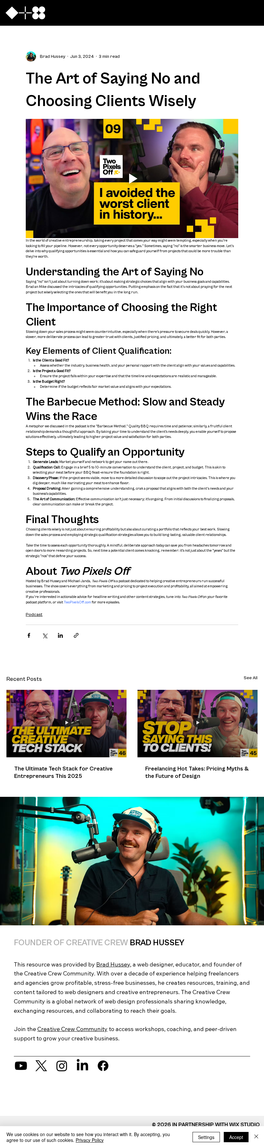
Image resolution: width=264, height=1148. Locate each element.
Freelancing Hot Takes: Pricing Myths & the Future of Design (197, 772)
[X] (41, 1066)
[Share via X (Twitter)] (45, 635)
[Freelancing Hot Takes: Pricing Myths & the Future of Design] (197, 723)
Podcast (34, 614)
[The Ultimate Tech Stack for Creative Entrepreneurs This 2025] (66, 723)
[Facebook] (103, 1066)
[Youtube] (21, 1066)
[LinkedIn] (82, 1066)
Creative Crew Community (72, 1029)
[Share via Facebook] (29, 635)
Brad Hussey (113, 964)
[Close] (256, 1137)
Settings (206, 1137)
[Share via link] (76, 635)
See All (251, 678)
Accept (236, 1137)
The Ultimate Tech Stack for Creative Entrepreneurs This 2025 (63, 772)
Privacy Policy (90, 1140)
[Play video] (132, 178)
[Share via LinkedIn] (60, 635)
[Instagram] (62, 1066)
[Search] (188, 13)
